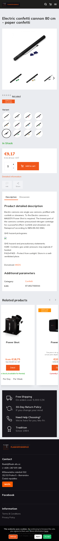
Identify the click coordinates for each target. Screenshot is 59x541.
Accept (47, 536)
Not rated (16, 96)
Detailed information (11, 176)
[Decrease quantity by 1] (13, 168)
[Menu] (55, 4)
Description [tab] (11, 197)
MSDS (18, 265)
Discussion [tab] (24, 197)
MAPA (7, 484)
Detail (14, 367)
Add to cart (30, 166)
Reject (38, 536)
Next (55, 300)
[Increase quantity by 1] (13, 164)
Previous (49, 300)
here (46, 531)
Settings (13, 536)
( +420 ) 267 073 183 (11, 468)
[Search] (45, 4)
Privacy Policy (8, 517)
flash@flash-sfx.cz (11, 464)
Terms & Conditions (11, 513)
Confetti (29, 281)
